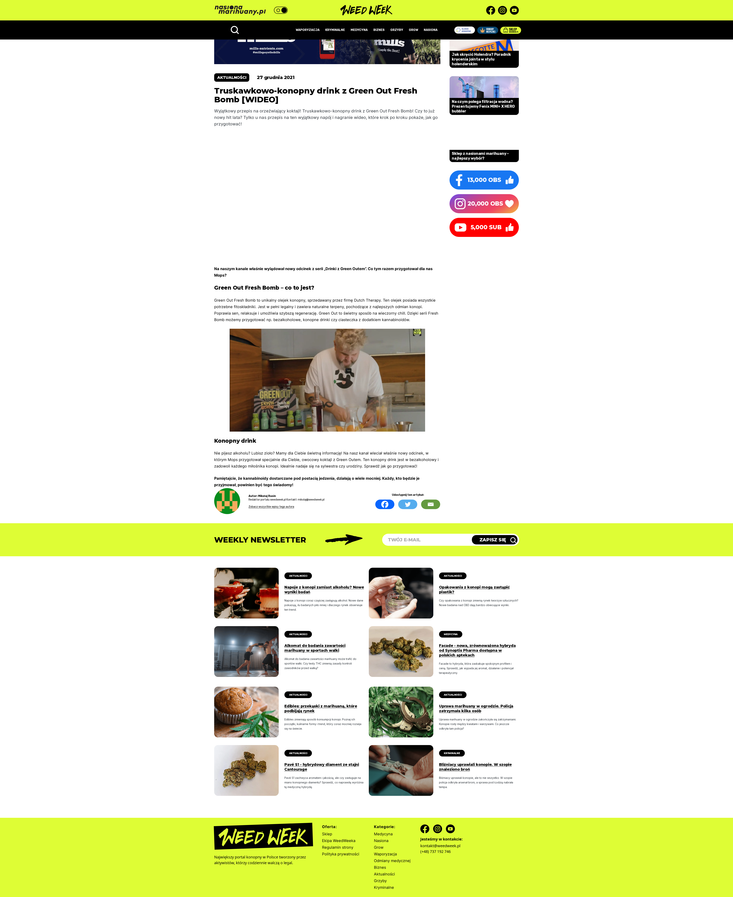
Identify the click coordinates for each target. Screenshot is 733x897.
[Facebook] (384, 504)
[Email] (430, 504)
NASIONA (431, 30)
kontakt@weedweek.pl (440, 845)
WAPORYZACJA (308, 30)
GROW (413, 30)
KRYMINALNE (335, 30)
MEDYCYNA (359, 30)
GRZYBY (396, 30)
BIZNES (379, 30)
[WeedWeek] (366, 10)
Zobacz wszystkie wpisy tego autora (271, 506)
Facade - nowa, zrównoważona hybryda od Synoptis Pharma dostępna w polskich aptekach (477, 650)
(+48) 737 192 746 (435, 851)
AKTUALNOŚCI (298, 575)
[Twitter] (407, 504)
